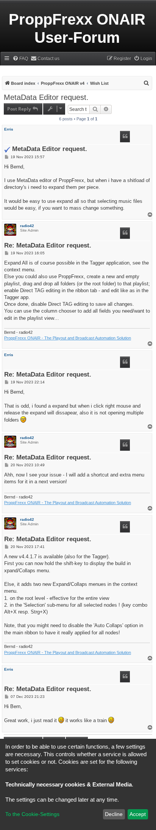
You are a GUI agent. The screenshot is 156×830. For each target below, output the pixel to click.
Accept (137, 814)
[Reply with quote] (125, 136)
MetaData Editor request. (46, 97)
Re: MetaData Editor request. (47, 246)
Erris (8, 129)
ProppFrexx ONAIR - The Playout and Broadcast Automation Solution (67, 338)
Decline (114, 814)
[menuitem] (20, 59)
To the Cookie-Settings (32, 814)
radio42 (27, 226)
